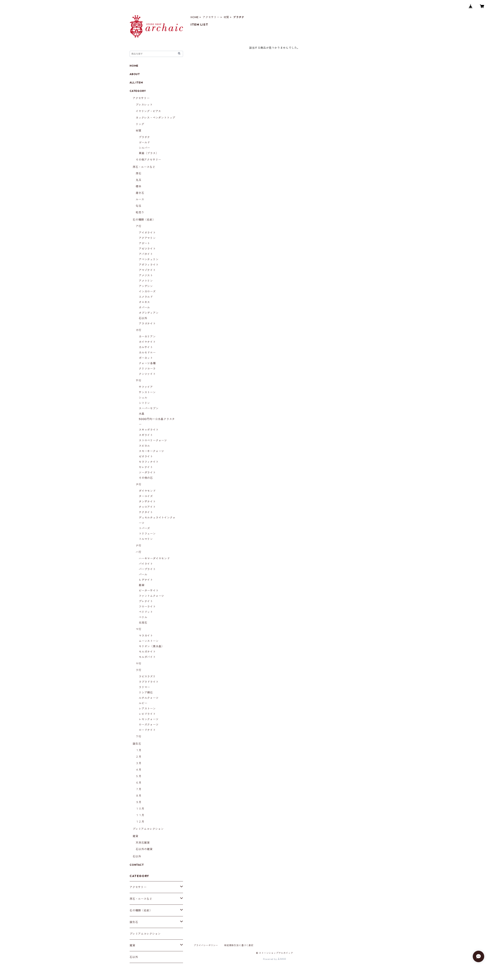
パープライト (147, 569)
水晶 (141, 413)
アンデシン (146, 286)
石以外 (143, 318)
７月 (138, 789)
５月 (138, 776)
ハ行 (138, 552)
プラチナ (144, 137)
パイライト (146, 564)
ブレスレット (144, 104)
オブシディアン (149, 313)
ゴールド (144, 142)
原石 (138, 173)
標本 (138, 186)
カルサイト (146, 347)
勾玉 (138, 206)
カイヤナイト (147, 342)
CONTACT (137, 864)
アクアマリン (147, 238)
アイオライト (147, 232)
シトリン (144, 403)
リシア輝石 (146, 692)
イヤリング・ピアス (148, 111)
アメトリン (146, 280)
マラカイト (146, 635)
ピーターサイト (149, 590)
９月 (138, 802)
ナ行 (138, 545)
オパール (144, 307)
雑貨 (135, 836)
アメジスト (146, 275)
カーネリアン (147, 336)
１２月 (140, 821)
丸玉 (138, 180)
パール (143, 574)
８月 (138, 795)
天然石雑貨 (143, 842)
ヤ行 (138, 663)
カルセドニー (147, 352)
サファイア (146, 387)
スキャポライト (149, 429)
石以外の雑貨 (144, 849)
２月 (138, 756)
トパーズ (144, 528)
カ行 (138, 330)
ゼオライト (146, 456)
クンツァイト (147, 374)
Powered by (270, 959)
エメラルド (146, 297)
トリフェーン (147, 533)
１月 (138, 750)
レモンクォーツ (149, 719)
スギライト (146, 435)
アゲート (144, 243)
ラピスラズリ (147, 676)
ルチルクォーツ (149, 698)
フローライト (147, 606)
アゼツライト (147, 248)
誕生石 (137, 743)
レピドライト (147, 714)
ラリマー (144, 687)
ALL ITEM (136, 82)
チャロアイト (147, 507)
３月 (138, 763)
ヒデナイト (146, 580)
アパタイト (146, 254)
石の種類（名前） (144, 219)
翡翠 (141, 585)
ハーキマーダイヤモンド (154, 558)
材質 (226, 17)
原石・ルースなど (144, 167)
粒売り (140, 212)
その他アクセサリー (148, 159)
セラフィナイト (149, 462)
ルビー (143, 703)
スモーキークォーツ (151, 451)
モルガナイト (147, 651)
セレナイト (146, 467)
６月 (138, 782)
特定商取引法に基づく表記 (239, 945)
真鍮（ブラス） (149, 153)
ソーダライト (147, 472)
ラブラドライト (149, 682)
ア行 (138, 226)
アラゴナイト (147, 323)
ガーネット (146, 358)
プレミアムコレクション (148, 829)
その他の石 (146, 478)
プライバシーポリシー (206, 945)
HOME (195, 17)
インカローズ (147, 291)
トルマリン (146, 539)
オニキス (144, 302)
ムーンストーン (149, 641)
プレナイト (146, 601)
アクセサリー (211, 17)
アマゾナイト (147, 270)
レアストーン (147, 708)
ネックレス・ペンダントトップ (155, 117)
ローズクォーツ (149, 724)
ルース (140, 199)
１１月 (140, 815)
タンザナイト (147, 501)
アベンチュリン (149, 259)
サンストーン (147, 392)
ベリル (143, 617)
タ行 (138, 484)
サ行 (138, 380)
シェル (143, 397)
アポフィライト (149, 264)
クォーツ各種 (147, 363)
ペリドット (146, 612)
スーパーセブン (149, 408)
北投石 (143, 622)
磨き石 (140, 193)
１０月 (140, 808)
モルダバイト (147, 657)
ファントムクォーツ (151, 596)
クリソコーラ (147, 368)
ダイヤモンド (147, 491)
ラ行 (138, 670)
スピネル (144, 445)
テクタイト (146, 512)
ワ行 (138, 736)
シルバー (144, 148)
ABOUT (135, 74)
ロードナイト (147, 730)
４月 (138, 769)
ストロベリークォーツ (153, 440)
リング (140, 124)
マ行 (138, 629)
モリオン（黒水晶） (151, 646)
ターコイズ (146, 496)
